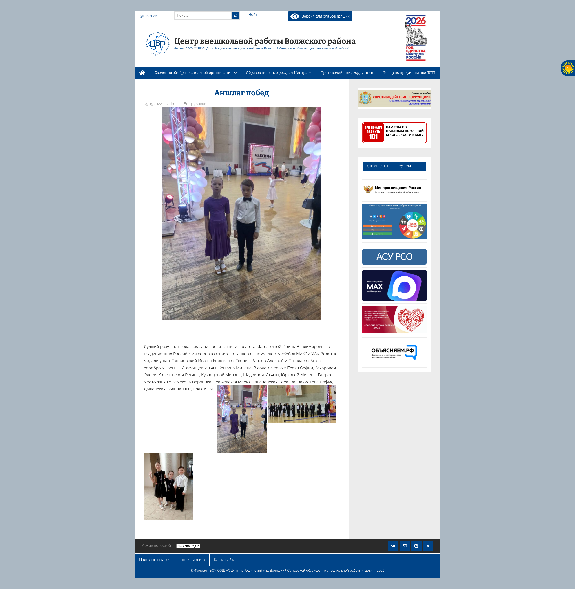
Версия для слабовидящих (324, 16)
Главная (142, 73)
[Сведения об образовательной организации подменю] (235, 72)
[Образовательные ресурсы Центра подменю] (310, 72)
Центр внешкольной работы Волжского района (265, 41)
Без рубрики (195, 103)
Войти (254, 14)
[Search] (235, 15)
